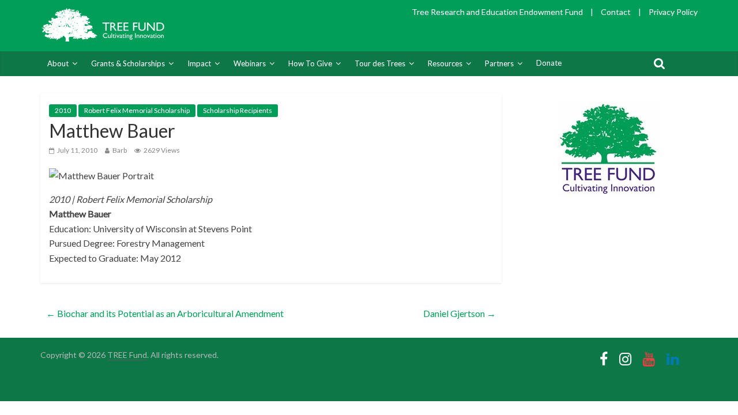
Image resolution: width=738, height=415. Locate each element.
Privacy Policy (673, 12)
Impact (199, 63)
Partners (499, 63)
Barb (119, 150)
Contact (616, 12)
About (58, 63)
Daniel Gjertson (459, 313)
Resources (445, 63)
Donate (549, 62)
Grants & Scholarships (128, 63)
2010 (63, 110)
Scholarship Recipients (237, 110)
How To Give (310, 63)
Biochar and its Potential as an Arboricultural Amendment (165, 313)
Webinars (250, 63)
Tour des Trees (380, 63)
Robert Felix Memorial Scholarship (137, 110)
